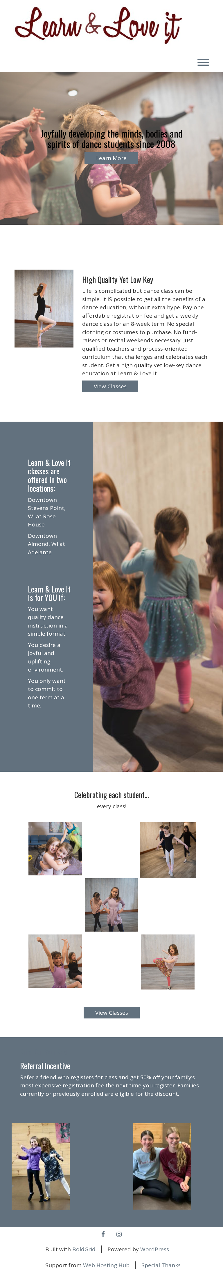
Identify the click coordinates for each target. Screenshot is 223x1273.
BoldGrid (84, 1249)
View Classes (110, 386)
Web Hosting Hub (106, 1265)
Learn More (111, 158)
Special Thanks (161, 1265)
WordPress (154, 1249)
